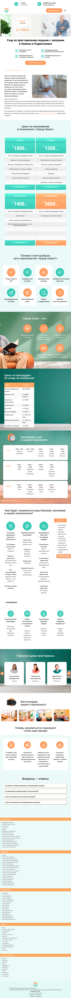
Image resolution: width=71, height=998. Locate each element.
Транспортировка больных (9, 841)
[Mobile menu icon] (65, 10)
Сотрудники (5, 943)
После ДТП (5, 893)
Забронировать (20, 187)
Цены (3, 948)
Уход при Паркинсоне (8, 883)
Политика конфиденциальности (17, 989)
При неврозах (6, 914)
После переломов (7, 902)
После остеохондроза (8, 900)
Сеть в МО (5, 941)
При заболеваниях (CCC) (8, 919)
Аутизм (4, 855)
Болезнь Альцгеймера (8, 857)
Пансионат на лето (7, 934)
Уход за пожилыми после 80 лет (10, 845)
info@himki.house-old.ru (35, 994)
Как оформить (6, 931)
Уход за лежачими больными (10, 867)
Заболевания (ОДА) (7, 917)
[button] (35, 786)
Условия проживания (8, 945)
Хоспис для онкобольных (9, 847)
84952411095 (35, 991)
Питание (4, 936)
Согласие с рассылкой (48, 989)
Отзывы (4, 933)
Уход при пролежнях (7, 885)
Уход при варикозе (7, 876)
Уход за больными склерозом (10, 862)
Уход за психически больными (10, 871)
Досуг (3, 927)
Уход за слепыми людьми (9, 872)
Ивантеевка (5, 972)
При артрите (5, 907)
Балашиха (5, 960)
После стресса (6, 903)
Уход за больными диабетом (10, 860)
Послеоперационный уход (9, 858)
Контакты (5, 950)
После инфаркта (6, 896)
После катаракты (7, 898)
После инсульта (6, 895)
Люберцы (4, 967)
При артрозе (5, 909)
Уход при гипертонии (8, 878)
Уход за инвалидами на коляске (11, 865)
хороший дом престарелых (47, 113)
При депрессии (6, 912)
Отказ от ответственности (34, 989)
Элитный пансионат (7, 947)
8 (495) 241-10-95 (49, 3)
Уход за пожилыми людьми (9, 843)
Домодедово (5, 965)
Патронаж (5, 827)
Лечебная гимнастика (8, 840)
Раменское (5, 969)
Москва (4, 958)
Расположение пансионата (9, 938)
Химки (4, 964)
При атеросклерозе (7, 910)
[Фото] (9, 715)
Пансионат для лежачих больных (11, 838)
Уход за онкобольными (8, 869)
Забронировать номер (35, 63)
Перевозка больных (7, 833)
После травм (5, 905)
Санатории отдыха (7, 940)
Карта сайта (58, 989)
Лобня (4, 971)
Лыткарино (5, 974)
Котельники (5, 976)
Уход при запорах (7, 881)
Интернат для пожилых (8, 929)
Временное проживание (9, 831)
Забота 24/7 (5, 826)
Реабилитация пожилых (8, 824)
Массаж (4, 829)
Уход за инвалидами (8, 864)
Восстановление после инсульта (11, 836)
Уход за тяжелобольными (9, 874)
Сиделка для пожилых (8, 834)
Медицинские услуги (7, 822)
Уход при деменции (7, 879)
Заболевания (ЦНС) (7, 916)
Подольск (4, 962)
